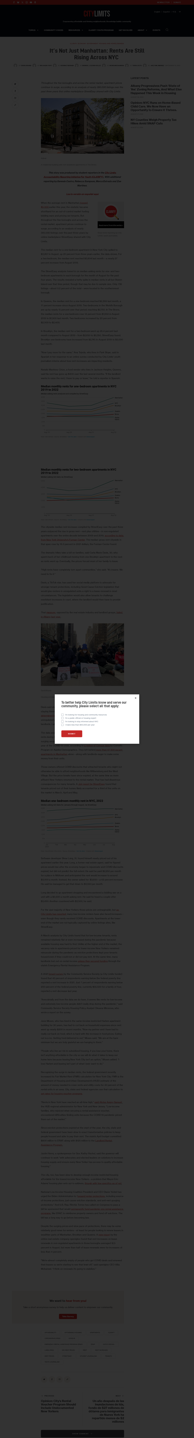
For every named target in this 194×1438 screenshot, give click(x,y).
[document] (97, 719)
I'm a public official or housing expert (80, 718)
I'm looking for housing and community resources (86, 715)
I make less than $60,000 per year (80, 725)
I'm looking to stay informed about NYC (81, 721)
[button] (136, 698)
